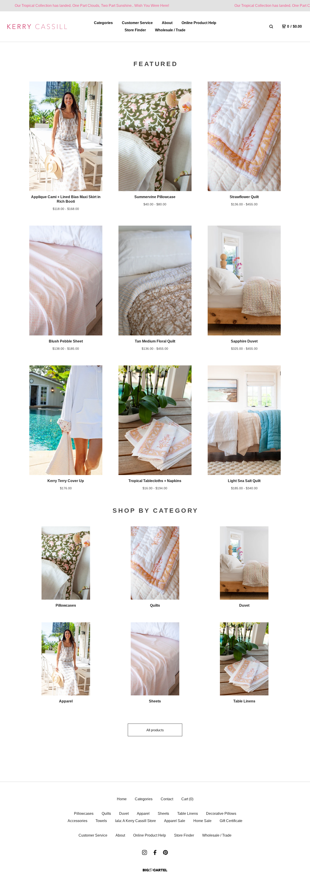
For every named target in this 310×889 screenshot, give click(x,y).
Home (122, 799)
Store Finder (135, 30)
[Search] (271, 26)
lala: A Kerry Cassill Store (135, 821)
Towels (101, 821)
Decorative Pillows (221, 813)
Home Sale (202, 821)
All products (155, 730)
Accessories (77, 821)
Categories (103, 23)
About (167, 23)
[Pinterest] (165, 852)
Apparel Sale (174, 821)
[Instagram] (144, 852)
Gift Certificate (231, 821)
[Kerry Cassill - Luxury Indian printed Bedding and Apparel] (37, 27)
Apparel (143, 813)
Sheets (163, 813)
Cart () (187, 799)
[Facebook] (155, 852)
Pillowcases (83, 813)
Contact (167, 799)
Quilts (106, 813)
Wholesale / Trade (170, 30)
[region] (155, 5)
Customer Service (137, 23)
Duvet (124, 813)
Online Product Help (199, 23)
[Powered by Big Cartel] (155, 870)
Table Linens (187, 813)
